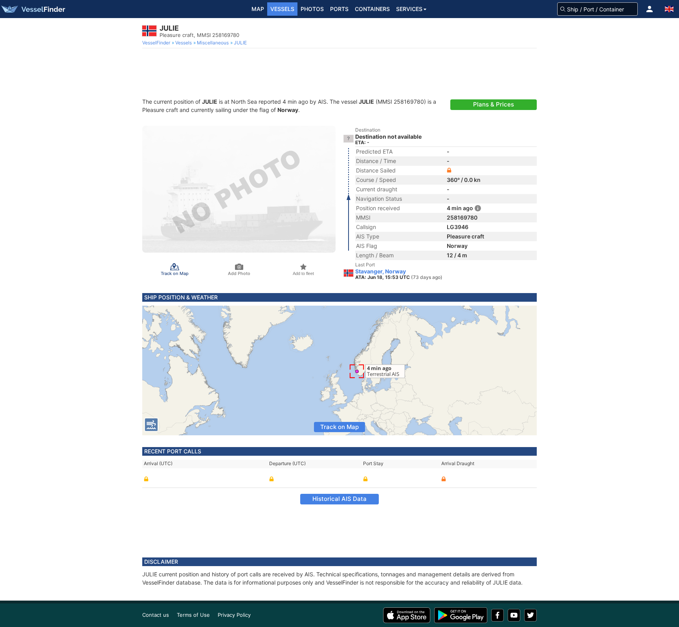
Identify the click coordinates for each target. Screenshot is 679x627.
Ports (339, 9)
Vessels (282, 9)
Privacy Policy (234, 615)
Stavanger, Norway (380, 271)
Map (257, 9)
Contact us (155, 615)
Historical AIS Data (339, 498)
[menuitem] (157, 42)
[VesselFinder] (32, 9)
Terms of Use (193, 615)
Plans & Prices (493, 104)
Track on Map (339, 427)
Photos (312, 9)
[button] (649, 9)
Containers (372, 9)
